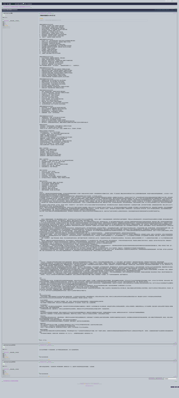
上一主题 (171, 9)
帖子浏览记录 (152, 378)
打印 (155, 9)
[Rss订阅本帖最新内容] (31, 6)
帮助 (25, 4)
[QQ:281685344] (19, 20)
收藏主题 (167, 9)
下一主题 (175, 9)
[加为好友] (16, 20)
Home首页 (175, 0)
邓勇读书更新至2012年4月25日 (24, 6)
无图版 (166, 0)
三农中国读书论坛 (6, 6)
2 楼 (48, 376)
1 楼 (48, 359)
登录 (8, 4)
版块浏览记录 (159, 378)
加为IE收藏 (159, 9)
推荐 (16, 4)
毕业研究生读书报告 (14, 6)
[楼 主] (49, 342)
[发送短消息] (11, 20)
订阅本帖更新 (29, 4)
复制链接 (163, 9)
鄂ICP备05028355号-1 (89, 385)
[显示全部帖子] (53, 13)
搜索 (18, 4)
